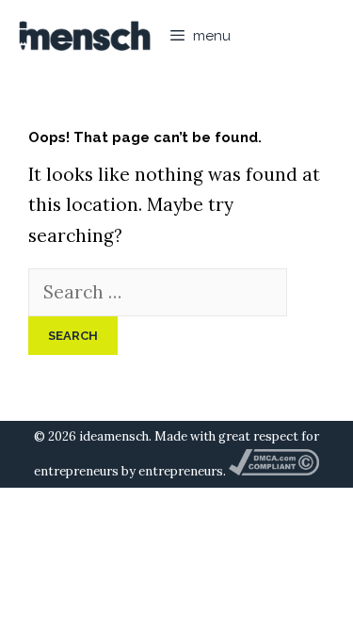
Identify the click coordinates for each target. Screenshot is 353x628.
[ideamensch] (85, 35)
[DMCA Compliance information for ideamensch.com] (274, 471)
